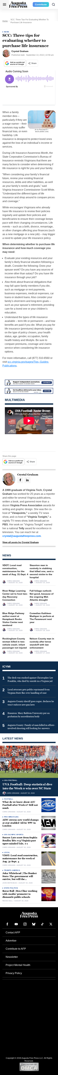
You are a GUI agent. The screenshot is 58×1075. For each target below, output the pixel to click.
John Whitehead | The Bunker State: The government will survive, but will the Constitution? (19, 878)
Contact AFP (13, 932)
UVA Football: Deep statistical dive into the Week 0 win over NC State (27, 786)
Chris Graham (13, 581)
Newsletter (12, 957)
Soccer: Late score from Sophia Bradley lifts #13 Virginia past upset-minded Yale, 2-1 (19, 840)
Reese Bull (7, 901)
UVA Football (10, 780)
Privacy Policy (14, 973)
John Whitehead (9, 883)
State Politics (11, 888)
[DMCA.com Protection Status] (29, 1067)
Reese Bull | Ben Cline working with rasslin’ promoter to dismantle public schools (19, 894)
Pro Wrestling (11, 817)
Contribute (41, 4)
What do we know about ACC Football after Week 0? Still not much (20, 805)
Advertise (11, 940)
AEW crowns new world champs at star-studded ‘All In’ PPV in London (20, 822)
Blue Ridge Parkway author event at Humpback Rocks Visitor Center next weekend (13, 619)
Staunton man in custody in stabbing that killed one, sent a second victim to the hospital (41, 571)
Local (7, 852)
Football (8, 799)
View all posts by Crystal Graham (20, 542)
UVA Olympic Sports (13, 834)
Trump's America (12, 870)
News (6, 32)
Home (5, 21)
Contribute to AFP (16, 948)
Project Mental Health (18, 965)
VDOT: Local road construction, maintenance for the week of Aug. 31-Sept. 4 (20, 858)
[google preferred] (15, 63)
